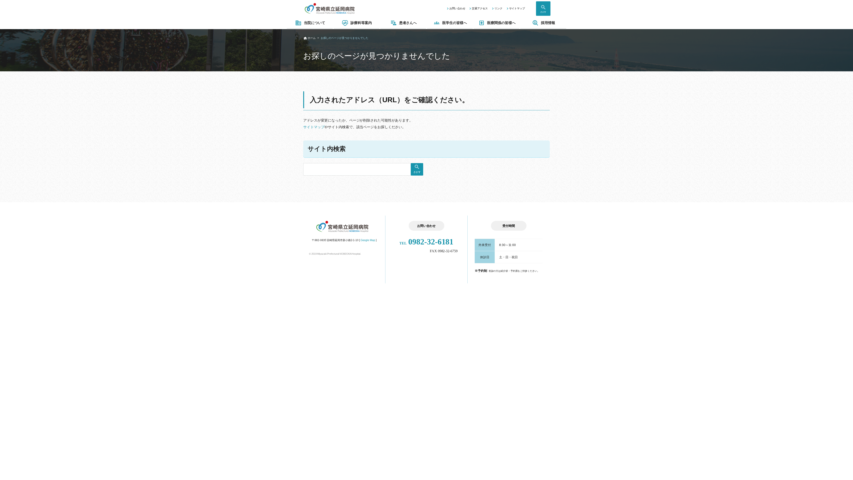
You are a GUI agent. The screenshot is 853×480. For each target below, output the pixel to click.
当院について (314, 23)
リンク (498, 8)
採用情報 (548, 23)
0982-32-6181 (426, 241)
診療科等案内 (361, 23)
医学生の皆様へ (454, 23)
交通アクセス (480, 8)
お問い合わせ (457, 8)
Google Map (368, 240)
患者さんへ (408, 23)
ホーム (312, 38)
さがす (543, 12)
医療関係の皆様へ (501, 23)
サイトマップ (517, 8)
